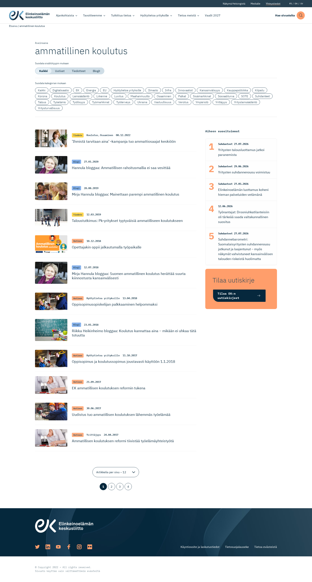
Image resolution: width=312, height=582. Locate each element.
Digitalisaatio (61, 90)
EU (105, 90)
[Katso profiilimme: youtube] (58, 547)
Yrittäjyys (221, 102)
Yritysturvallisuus (49, 108)
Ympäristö (202, 102)
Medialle (255, 3)
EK (77, 90)
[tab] (43, 71)
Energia (91, 90)
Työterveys (123, 102)
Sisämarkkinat (202, 96)
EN (296, 3)
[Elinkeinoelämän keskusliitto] (64, 525)
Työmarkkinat (100, 102)
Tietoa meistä (187, 15)
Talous (42, 102)
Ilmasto (153, 90)
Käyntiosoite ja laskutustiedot (200, 547)
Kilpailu (259, 90)
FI (290, 3)
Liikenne (101, 96)
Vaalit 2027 (212, 15)
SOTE (244, 96)
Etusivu (13, 26)
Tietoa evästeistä (265, 547)
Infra (168, 90)
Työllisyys (79, 102)
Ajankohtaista (65, 15)
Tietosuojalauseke (237, 547)
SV (301, 3)
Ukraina (142, 102)
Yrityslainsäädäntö (245, 102)
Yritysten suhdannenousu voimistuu (244, 172)
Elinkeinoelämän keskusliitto (29, 15)
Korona (42, 96)
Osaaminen (164, 96)
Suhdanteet (262, 96)
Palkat (182, 96)
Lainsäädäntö (81, 96)
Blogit (96, 71)
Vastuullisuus (162, 102)
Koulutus (60, 96)
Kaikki (43, 71)
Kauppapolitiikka (237, 90)
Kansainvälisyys (210, 90)
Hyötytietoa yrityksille (154, 15)
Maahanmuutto (140, 96)
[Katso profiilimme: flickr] (90, 547)
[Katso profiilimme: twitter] (37, 547)
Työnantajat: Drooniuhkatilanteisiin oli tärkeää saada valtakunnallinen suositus (243, 217)
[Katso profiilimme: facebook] (69, 547)
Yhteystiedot (273, 3)
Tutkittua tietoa (121, 15)
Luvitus (119, 96)
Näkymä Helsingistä (234, 3)
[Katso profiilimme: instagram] (79, 547)
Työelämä (59, 102)
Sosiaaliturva (226, 96)
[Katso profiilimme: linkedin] (48, 547)
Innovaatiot (185, 90)
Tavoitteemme (92, 15)
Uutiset (60, 71)
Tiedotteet (79, 71)
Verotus (183, 102)
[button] (301, 15)
